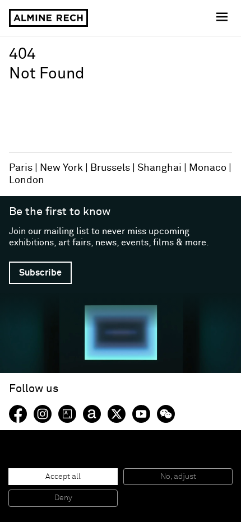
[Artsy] (67, 414)
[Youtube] (141, 414)
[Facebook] (18, 414)
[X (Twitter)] (117, 414)
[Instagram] (43, 414)
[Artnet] (92, 414)
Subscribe (40, 272)
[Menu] (223, 18)
